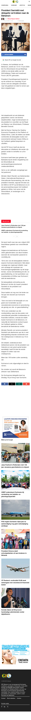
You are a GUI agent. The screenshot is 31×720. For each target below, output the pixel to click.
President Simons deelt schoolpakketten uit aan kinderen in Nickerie (14, 553)
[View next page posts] (17, 236)
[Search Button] (29, 1)
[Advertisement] (15, 101)
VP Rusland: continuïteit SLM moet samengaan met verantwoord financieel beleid (15, 582)
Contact (3, 698)
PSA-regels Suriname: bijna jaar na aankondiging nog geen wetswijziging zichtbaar (14, 523)
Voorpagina (4, 5)
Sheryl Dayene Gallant (13, 19)
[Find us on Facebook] (1, 707)
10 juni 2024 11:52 (8, 21)
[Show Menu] (1, 1)
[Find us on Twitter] (7, 707)
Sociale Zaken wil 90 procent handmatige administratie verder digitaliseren (12, 612)
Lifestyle (22, 5)
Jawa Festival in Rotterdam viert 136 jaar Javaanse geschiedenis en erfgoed (13, 226)
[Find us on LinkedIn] (4, 707)
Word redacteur (11, 698)
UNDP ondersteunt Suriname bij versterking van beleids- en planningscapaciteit (14, 231)
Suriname (14, 5)
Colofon (19, 698)
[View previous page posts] (14, 236)
